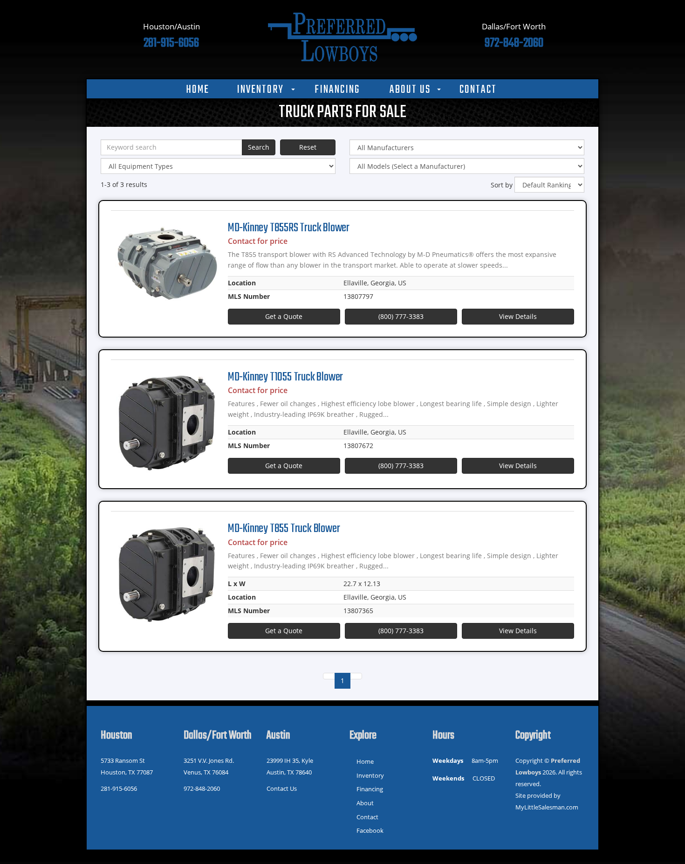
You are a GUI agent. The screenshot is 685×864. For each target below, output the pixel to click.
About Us (410, 90)
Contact (478, 90)
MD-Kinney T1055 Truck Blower (285, 377)
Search (258, 147)
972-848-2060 (202, 788)
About (365, 803)
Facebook (370, 830)
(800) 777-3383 (401, 316)
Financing (337, 90)
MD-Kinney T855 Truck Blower (284, 528)
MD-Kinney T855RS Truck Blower (288, 228)
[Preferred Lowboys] (342, 36)
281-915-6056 (119, 788)
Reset (307, 147)
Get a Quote (283, 316)
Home (197, 90)
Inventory (260, 90)
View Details (518, 316)
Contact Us (282, 788)
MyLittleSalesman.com (546, 807)
